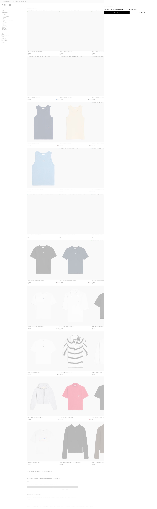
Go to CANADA (116, 12)
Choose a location (142, 12)
